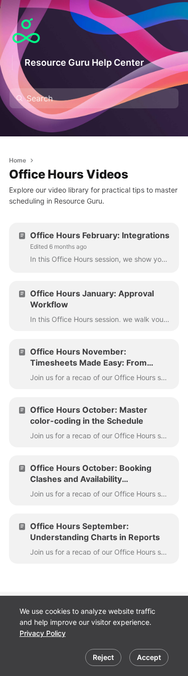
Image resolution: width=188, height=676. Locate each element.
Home (17, 160)
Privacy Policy (43, 633)
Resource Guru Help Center (84, 62)
